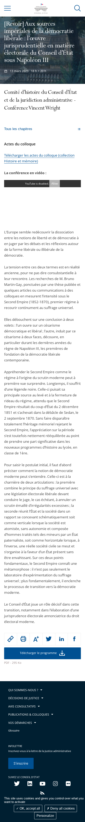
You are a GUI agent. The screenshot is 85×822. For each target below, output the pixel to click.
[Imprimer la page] (23, 639)
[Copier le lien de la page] (10, 639)
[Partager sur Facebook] (74, 639)
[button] (77, 8)
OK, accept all (29, 808)
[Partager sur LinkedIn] (61, 639)
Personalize (45, 815)
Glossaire (13, 730)
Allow (54, 183)
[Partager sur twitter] (48, 639)
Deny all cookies (62, 808)
